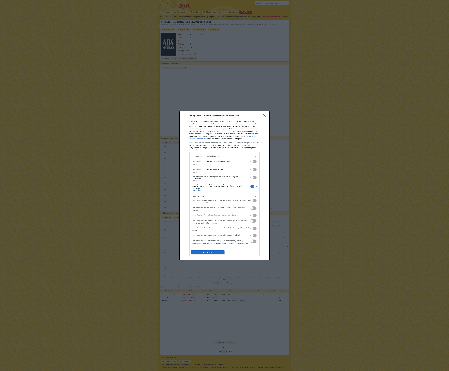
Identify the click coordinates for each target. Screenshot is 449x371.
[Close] (265, 116)
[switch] (253, 161)
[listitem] (224, 156)
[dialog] (224, 185)
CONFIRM (207, 252)
